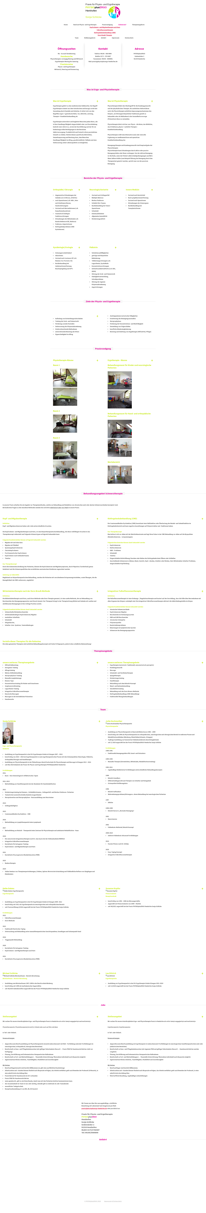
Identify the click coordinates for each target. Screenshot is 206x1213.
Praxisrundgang (107, 25)
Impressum (115, 38)
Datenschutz (129, 38)
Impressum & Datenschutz (113, 1201)
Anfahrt (103, 38)
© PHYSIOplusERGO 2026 (92, 1201)
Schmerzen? (122, 25)
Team (76, 38)
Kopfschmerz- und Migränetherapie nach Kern (105, 27)
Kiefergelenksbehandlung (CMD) (105, 33)
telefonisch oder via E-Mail (59, 508)
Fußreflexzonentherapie (105, 30)
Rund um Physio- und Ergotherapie (84, 25)
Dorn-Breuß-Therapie (105, 35)
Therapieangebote (138, 25)
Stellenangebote (89, 38)
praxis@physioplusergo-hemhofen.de (94, 1108)
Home (66, 25)
